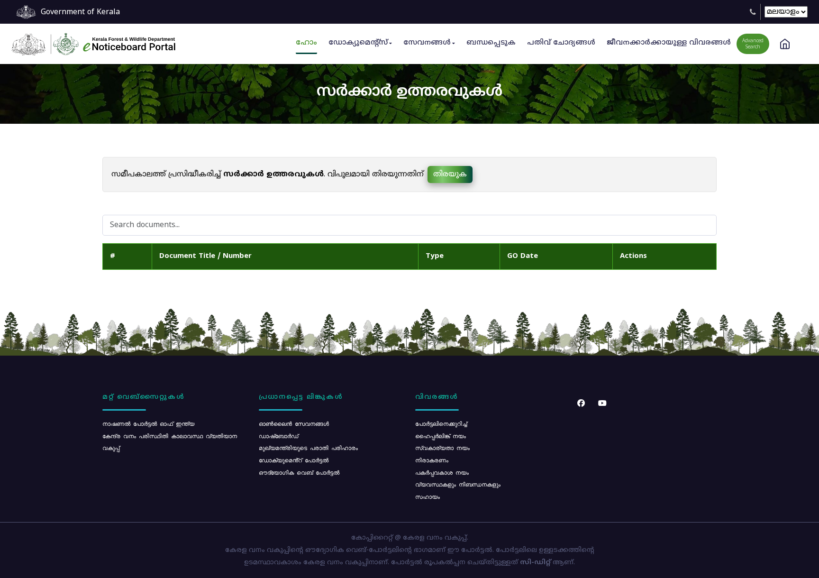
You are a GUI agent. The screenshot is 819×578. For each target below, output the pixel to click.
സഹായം (427, 496)
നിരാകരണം (431, 460)
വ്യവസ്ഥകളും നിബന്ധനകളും (457, 484)
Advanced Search (753, 44)
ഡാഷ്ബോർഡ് (278, 436)
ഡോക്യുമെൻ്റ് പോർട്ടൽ (293, 460)
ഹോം (306, 42)
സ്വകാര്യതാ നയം (442, 447)
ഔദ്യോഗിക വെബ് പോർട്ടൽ (299, 472)
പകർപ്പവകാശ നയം (442, 472)
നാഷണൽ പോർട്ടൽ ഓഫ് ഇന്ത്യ (148, 423)
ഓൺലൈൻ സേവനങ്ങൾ (294, 423)
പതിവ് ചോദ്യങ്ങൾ (561, 42)
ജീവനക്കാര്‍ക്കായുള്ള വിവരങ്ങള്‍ (669, 42)
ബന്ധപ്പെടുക (491, 42)
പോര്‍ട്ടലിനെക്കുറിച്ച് (441, 423)
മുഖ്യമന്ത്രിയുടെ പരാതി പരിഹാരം (308, 447)
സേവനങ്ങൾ (427, 42)
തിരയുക (450, 174)
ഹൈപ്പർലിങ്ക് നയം (440, 436)
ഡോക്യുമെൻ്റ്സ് (358, 42)
